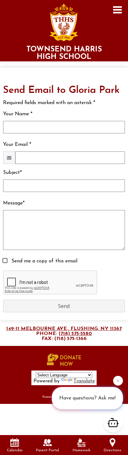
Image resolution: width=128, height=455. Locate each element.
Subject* (12, 172)
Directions (112, 450)
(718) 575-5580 (75, 333)
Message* (14, 203)
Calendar (15, 450)
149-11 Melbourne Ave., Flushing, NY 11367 (64, 328)
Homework (81, 450)
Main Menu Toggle (117, 9)
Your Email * (17, 144)
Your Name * (17, 114)
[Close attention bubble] (118, 380)
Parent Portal (47, 450)
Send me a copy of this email (43, 261)
